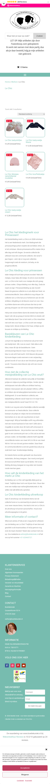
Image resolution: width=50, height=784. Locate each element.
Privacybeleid (28, 780)
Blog (6, 593)
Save (10, 121)
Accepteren (25, 768)
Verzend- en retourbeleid (14, 583)
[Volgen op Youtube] (24, 665)
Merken (14, 82)
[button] (46, 749)
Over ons (8, 569)
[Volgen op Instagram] (12, 665)
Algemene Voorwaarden (14, 572)
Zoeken (39, 36)
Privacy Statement (12, 576)
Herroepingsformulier (13, 590)
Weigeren (25, 775)
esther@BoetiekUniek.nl (29, 534)
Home (7, 82)
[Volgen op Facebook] (7, 665)
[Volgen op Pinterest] (18, 665)
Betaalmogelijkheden (13, 579)
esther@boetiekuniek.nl (14, 619)
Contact (8, 596)
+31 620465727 (26, 537)
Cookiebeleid (20, 780)
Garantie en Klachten (13, 586)
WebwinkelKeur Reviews (13, 737)
